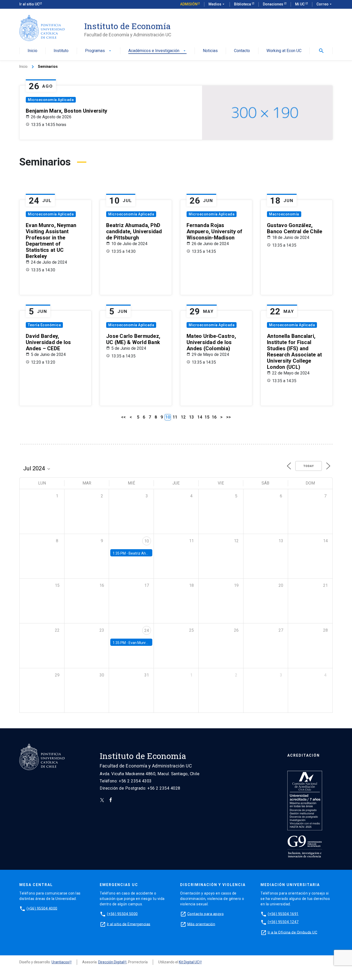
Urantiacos (60, 962)
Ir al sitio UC (29, 4)
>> (228, 417)
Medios (216, 4)
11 (175, 417)
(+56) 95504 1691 (283, 914)
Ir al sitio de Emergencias (128, 924)
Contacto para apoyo (205, 914)
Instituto (61, 51)
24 (146, 630)
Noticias (210, 51)
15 (207, 417)
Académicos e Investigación (157, 51)
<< (123, 417)
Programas (98, 51)
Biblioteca (243, 4)
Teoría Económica (44, 325)
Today (308, 466)
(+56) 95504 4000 (42, 908)
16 (214, 417)
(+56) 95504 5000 (122, 914)
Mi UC (300, 4)
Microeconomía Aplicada (51, 100)
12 (183, 417)
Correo (324, 4)
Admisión (188, 4)
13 (191, 417)
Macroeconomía (284, 214)
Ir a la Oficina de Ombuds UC (292, 932)
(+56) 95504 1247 (283, 922)
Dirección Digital (111, 962)
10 (146, 541)
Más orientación (201, 924)
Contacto (242, 51)
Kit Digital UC (189, 962)
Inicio (32, 51)
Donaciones (273, 4)
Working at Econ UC (283, 51)
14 (199, 417)
